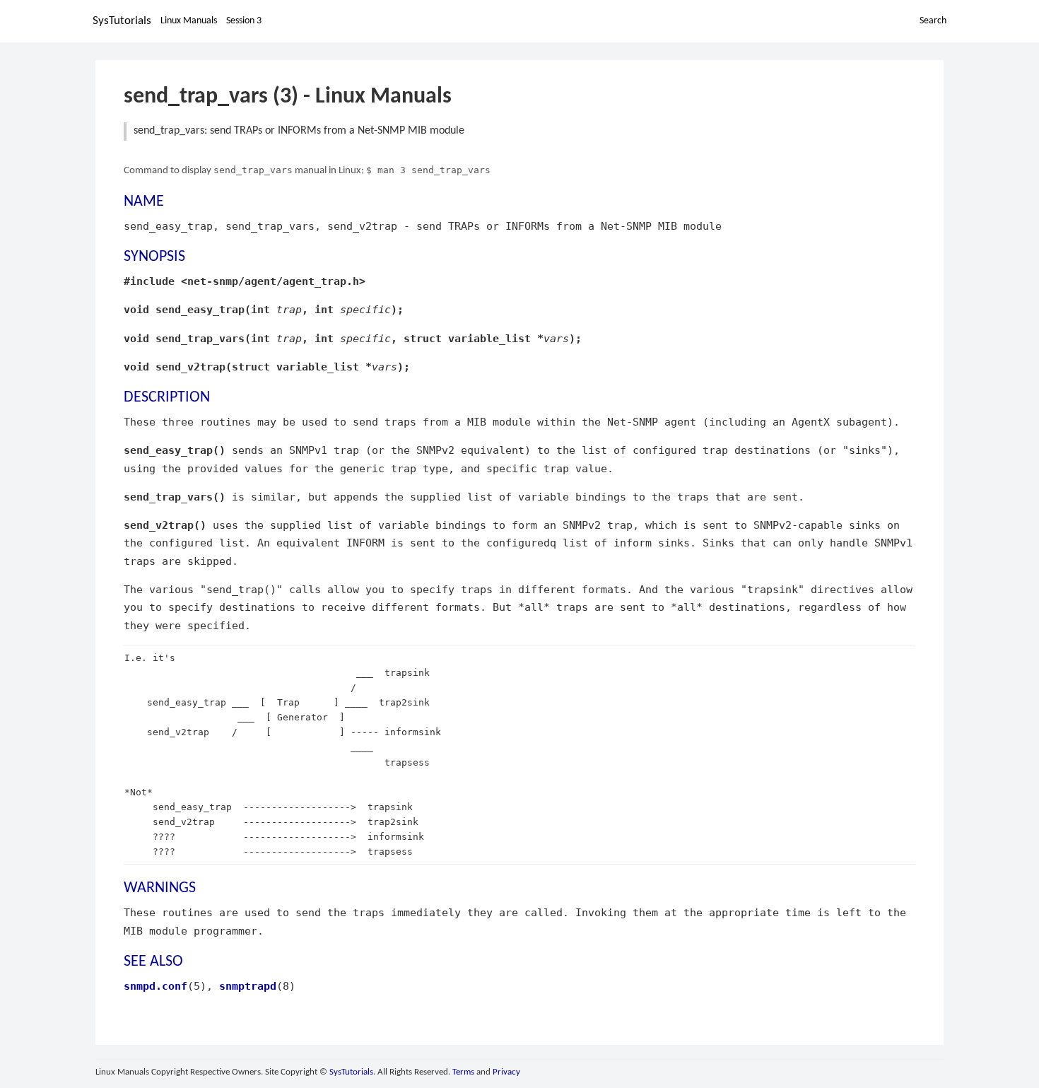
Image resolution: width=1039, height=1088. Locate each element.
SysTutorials (122, 21)
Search (933, 21)
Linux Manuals (188, 21)
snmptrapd (247, 986)
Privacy (506, 1072)
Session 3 (244, 21)
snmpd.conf (155, 986)
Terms (463, 1072)
